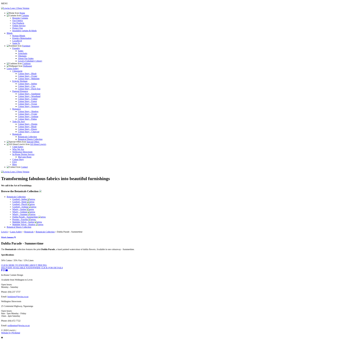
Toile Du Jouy (18, 121)
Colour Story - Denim (27, 124)
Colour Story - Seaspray (28, 106)
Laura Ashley (13, 68)
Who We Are (18, 149)
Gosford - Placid (19, 204)
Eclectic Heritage (19, 81)
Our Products (18, 23)
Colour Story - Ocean (27, 104)
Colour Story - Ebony (27, 129)
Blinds (9, 33)
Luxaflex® (17, 41)
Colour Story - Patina (27, 119)
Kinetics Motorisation (21, 38)
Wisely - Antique (20, 212)
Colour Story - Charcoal (28, 131)
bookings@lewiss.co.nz (17, 296)
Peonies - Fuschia (20, 219)
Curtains (25, 15)
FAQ (14, 162)
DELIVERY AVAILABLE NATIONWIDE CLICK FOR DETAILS (32, 268)
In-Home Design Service (23, 154)
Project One (17, 28)
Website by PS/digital (10, 333)
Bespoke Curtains (20, 18)
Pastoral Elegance (20, 91)
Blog (14, 164)
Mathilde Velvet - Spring (23, 222)
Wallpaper (27, 66)
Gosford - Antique (20, 207)
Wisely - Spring (19, 209)
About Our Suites (26, 58)
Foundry (16, 48)
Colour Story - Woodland (29, 96)
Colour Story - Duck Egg (29, 89)
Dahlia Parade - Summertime (25, 217)
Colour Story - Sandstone (29, 94)
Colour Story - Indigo (27, 83)
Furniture (26, 46)
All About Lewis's (38, 144)
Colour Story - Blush (27, 73)
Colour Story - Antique (28, 116)
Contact (24, 167)
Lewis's (4, 232)
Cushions (26, 63)
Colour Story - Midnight (28, 78)
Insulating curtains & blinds (24, 30)
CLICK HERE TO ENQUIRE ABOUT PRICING (24, 265)
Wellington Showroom (22, 152)
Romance (16, 109)
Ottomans (22, 56)
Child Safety (17, 147)
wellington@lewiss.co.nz (18, 325)
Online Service (19, 25)
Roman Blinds (18, 36)
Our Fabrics (17, 20)
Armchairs (22, 53)
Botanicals (17, 134)
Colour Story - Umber (27, 99)
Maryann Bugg (24, 157)
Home (22, 13)
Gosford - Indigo (20, 199)
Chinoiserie (17, 71)
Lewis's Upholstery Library (30, 61)
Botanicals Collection (27, 136)
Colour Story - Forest (27, 101)
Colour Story (18, 159)
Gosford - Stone (19, 202)
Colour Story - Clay (26, 86)
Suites (20, 51)
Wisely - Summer (20, 214)
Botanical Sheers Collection (30, 139)
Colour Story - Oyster (27, 76)
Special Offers (33, 142)
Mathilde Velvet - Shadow (24, 224)
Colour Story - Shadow (28, 111)
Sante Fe (16, 43)
